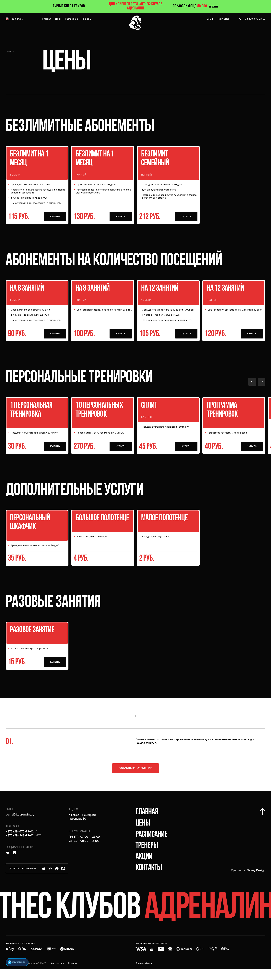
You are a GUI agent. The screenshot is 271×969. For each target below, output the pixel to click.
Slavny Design (255, 870)
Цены (143, 823)
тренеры (147, 845)
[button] (252, 382)
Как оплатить (57, 963)
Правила (72, 963)
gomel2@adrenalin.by (20, 814)
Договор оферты (144, 963)
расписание (151, 834)
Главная (10, 52)
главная (147, 812)
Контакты (149, 868)
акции (144, 856)
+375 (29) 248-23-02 (20, 835)
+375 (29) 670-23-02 (20, 831)
